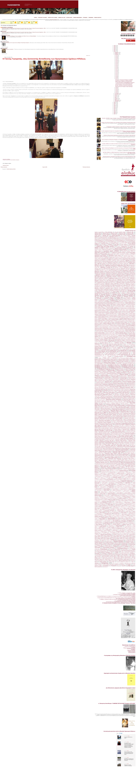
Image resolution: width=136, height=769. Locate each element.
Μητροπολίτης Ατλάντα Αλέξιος (109, 388)
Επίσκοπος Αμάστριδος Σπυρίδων (130, 302)
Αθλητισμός (106, 245)
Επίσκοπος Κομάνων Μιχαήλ (125, 318)
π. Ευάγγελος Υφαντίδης (107, 499)
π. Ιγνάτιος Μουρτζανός (118, 504)
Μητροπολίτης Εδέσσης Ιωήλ (129, 399)
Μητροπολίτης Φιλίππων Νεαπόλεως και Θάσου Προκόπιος (115, 463)
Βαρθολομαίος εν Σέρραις (111, 286)
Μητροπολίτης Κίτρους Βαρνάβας (109, 419)
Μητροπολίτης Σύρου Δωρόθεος (99, 459)
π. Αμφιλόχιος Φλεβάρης (131, 475)
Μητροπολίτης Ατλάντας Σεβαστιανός (119, 388)
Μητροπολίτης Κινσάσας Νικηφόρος (100, 418)
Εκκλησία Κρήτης (103, 299)
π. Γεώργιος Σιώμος (116, 487)
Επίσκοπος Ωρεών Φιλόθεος (121, 340)
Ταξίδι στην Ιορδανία (113, 556)
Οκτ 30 (116, 56)
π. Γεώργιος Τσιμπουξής (98, 488)
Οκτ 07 (116, 78)
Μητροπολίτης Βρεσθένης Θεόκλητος (124, 391)
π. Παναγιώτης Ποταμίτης (98, 522)
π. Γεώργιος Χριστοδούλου (114, 488)
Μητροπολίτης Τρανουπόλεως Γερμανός (105, 460)
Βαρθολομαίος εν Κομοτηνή (102, 276)
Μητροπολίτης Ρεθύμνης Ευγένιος (105, 451)
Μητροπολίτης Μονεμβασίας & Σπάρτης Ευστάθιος (104, 430)
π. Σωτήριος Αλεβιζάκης (128, 528)
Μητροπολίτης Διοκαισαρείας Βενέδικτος (121, 397)
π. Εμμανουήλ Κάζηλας (102, 497)
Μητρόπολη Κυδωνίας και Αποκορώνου (103, 376)
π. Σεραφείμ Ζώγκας (111, 526)
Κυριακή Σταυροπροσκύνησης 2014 (125, 351)
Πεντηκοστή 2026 (124, 545)
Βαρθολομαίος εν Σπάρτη (109, 288)
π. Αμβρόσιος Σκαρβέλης (124, 475)
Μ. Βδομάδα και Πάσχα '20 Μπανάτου (109, 360)
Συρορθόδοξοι (116, 553)
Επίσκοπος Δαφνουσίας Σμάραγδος (111, 309)
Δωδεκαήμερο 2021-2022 (116, 296)
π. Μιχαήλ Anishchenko (132, 512)
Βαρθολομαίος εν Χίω (117, 289)
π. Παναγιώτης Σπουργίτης (108, 522)
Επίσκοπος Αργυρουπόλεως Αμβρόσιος (119, 305)
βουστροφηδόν (4, 48)
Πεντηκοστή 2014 (117, 543)
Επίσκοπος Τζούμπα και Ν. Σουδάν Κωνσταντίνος (110, 335)
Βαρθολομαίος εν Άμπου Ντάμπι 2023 (106, 266)
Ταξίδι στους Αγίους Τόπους (113, 560)
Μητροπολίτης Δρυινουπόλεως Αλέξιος (128, 398)
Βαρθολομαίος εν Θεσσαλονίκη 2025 (118, 273)
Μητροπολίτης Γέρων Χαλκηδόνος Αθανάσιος (122, 394)
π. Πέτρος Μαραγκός (131, 523)
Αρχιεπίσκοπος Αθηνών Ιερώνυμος (119, 249)
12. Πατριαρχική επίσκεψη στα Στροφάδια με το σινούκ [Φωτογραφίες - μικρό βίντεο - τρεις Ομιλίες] (118, 603)
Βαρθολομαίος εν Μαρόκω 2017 (102, 279)
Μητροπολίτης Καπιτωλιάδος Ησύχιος (128, 415)
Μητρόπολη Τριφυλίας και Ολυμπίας (99, 381)
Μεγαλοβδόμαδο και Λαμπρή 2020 (101, 367)
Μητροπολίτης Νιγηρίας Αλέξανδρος (127, 438)
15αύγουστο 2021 (98, 233)
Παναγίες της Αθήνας (117, 534)
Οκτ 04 (116, 89)
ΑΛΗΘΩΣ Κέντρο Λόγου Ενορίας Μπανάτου (105, 246)
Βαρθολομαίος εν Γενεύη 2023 (125, 269)
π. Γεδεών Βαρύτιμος (104, 483)
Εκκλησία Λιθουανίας (119, 299)
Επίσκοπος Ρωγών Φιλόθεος (111, 330)
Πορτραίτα (126, 546)
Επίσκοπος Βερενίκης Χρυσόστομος (100, 307)
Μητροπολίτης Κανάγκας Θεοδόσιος (106, 415)
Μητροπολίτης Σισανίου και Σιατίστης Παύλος (122, 456)
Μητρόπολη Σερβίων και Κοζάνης (102, 379)
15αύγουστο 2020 (130, 232)
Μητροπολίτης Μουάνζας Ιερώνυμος (118, 431)
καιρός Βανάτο (3, 22)
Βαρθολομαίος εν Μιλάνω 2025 (112, 279)
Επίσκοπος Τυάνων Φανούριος (102, 337)
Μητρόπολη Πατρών (107, 378)
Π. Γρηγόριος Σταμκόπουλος (123, 489)
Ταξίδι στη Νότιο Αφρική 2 (106, 555)
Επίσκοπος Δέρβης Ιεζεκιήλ (121, 309)
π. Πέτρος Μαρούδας (98, 524)
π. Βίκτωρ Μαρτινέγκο (111, 482)
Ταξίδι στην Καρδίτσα (120, 556)
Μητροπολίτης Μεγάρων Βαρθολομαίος (104, 428)
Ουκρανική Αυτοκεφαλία (123, 470)
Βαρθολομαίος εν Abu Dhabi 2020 (104, 290)
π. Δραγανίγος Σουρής (124, 495)
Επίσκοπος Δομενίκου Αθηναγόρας (100, 310)
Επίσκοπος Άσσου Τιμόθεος (130, 306)
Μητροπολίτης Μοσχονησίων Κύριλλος (104, 431)
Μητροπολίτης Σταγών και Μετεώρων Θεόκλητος (127, 457)
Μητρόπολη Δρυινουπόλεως (130, 370)
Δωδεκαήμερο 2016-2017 (99, 295)
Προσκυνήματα (97, 547)
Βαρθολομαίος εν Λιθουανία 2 (103, 278)
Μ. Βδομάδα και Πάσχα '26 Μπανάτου (108, 362)
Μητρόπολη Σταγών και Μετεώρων (125, 379)
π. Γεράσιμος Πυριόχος (130, 484)
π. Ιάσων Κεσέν (103, 504)
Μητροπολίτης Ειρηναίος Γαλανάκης (99, 400)
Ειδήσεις (133, 297)
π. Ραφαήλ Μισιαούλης (111, 525)
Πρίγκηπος (132, 546)
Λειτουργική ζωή (131, 356)
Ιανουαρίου (117, 101)
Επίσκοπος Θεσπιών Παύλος (104, 314)
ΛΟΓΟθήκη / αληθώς (106, 357)
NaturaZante (4, 31)
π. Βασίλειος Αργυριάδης (121, 481)
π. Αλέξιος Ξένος (128, 474)
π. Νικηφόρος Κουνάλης (111, 515)
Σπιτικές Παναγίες (125, 549)
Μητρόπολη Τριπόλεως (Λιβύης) (130, 380)
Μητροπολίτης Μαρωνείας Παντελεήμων (107, 427)
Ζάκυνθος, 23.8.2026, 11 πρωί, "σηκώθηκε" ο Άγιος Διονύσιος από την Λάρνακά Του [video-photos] (118, 118)
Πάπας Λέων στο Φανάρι (124, 538)
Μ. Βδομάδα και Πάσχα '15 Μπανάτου (127, 358)
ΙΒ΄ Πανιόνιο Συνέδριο (125, 345)
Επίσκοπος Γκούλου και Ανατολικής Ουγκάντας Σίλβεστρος (111, 308)
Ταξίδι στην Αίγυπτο (97, 556)
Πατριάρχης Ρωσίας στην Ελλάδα (109, 543)
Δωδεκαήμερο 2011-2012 (125, 293)
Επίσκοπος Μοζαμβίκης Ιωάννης (109, 323)
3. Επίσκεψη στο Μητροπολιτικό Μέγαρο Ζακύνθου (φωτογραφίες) (124, 594)
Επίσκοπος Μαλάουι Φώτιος (99, 321)
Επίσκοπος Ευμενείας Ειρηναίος (109, 312)
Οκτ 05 (116, 88)
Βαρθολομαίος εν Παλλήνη (112, 282)
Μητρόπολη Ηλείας (126, 371)
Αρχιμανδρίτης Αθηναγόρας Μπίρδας (106, 260)
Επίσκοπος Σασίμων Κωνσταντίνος (130, 330)
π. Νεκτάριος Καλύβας (106, 513)
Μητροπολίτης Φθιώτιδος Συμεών (101, 462)
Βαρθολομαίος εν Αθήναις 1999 (123, 262)
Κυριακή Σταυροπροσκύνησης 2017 (125, 352)
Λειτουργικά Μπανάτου (118, 356)
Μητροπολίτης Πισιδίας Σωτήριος (123, 445)
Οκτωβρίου (117, 54)
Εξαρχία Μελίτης (101, 301)
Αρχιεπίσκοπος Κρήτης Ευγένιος (100, 255)
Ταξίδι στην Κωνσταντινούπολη (125, 557)
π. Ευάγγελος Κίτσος (131, 498)
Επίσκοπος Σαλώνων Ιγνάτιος (120, 330)
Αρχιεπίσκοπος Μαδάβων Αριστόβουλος (129, 256)
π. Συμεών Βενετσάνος (112, 528)
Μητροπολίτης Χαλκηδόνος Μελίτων (128, 465)
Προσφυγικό (119, 547)
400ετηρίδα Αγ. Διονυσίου (113, 236)
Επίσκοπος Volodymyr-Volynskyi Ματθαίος (101, 341)
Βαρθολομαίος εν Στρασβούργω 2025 (129, 288)
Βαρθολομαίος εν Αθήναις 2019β (124, 263)
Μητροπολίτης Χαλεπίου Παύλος (115, 465)
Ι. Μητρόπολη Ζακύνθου (131, 650)
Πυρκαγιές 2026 (97, 548)
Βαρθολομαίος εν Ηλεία (130, 271)
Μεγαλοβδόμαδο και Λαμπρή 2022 (129, 367)
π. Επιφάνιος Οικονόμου (122, 498)
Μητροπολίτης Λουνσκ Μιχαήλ (119, 425)
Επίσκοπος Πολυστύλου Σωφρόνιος (110, 329)
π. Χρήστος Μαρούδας (104, 532)
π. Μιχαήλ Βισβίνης (102, 512)
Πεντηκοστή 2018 (103, 544)
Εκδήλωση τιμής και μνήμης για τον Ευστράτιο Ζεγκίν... (123, 81)
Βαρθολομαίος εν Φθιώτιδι (99, 289)
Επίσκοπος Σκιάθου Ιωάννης (130, 331)
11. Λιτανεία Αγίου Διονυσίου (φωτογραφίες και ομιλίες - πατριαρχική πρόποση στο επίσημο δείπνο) (118, 602)
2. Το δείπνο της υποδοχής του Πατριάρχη (128, 593)
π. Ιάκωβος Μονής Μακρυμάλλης (129, 503)
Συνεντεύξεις (97, 553)
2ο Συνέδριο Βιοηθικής (126, 235)
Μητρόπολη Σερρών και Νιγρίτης (113, 379)
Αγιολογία (110, 244)
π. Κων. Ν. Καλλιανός (128, 509)
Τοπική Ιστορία (111, 561)
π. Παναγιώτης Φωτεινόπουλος (119, 522)
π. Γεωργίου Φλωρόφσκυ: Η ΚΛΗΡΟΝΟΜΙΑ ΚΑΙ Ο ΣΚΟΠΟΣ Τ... (125, 82)
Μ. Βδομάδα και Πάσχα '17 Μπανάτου (111, 359)
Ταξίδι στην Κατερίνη (128, 556)
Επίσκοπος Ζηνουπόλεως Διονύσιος (100, 313)
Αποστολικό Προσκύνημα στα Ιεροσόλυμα (124, 247)
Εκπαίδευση (112, 300)
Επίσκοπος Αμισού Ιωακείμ (99, 303)
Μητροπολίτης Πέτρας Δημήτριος (119, 443)
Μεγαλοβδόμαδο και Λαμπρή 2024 (117, 368)
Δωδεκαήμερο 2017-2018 (110, 295)
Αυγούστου (117, 94)
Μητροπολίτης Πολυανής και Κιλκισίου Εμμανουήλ (103, 447)
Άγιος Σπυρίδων (99, 245)
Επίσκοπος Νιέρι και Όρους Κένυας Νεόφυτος (127, 327)
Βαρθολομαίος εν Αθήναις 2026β (99, 265)
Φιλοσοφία (121, 563)
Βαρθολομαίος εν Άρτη (126, 266)
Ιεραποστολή (106, 346)
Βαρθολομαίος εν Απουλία (117, 266)
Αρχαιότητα (111, 248)
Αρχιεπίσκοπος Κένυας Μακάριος (119, 254)
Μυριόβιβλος (133, 649)
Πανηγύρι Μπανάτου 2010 (120, 535)
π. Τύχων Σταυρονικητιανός (122, 529)
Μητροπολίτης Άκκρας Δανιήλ (108, 384)
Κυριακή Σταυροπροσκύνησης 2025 (112, 355)
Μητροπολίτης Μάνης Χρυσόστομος (101, 426)
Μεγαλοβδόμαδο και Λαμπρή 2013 (127, 364)
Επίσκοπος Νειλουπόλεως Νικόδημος (114, 327)
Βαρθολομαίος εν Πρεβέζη (130, 284)
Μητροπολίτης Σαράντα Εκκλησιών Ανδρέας (113, 453)
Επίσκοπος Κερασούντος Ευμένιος (115, 316)
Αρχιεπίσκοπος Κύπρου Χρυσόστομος (101, 256)
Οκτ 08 (116, 77)
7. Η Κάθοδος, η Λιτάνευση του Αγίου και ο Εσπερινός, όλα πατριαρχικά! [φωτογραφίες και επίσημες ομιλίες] (117, 599)
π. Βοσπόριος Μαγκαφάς (119, 482)
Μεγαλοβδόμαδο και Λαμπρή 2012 (113, 364)
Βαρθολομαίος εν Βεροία (107, 268)
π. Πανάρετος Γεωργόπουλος (129, 522)
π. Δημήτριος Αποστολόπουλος (116, 490)
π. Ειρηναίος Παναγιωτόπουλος (109, 496)
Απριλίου (116, 98)
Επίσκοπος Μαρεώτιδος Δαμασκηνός (119, 321)
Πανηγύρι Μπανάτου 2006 (124, 534)
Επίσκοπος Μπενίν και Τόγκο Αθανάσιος (107, 324)
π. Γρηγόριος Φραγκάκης (131, 489)
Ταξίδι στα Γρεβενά (111, 554)
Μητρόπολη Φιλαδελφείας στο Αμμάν (129, 381)
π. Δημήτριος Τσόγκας (103, 492)
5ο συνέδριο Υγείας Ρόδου (103, 237)
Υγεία (132, 561)
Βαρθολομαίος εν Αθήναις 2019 (113, 263)
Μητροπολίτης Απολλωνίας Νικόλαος (103, 386)
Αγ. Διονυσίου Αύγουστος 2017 (113, 238)
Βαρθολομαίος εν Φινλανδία (108, 289)
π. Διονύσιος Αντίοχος (111, 492)
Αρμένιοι (107, 248)
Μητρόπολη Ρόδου (123, 378)
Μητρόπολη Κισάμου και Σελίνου (122, 375)
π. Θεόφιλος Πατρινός (127, 502)
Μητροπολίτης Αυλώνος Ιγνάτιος (130, 388)
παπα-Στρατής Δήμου (116, 538)
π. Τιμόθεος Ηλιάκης (108, 529)
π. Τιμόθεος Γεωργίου (101, 529)
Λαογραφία (109, 356)
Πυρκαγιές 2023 (125, 547)
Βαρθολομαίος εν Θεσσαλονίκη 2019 (123, 272)
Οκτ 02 (116, 91)
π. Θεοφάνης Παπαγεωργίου (119, 502)
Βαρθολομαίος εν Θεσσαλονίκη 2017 (100, 272)
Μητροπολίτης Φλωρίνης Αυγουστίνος (110, 464)
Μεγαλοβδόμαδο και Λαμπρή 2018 (114, 366)
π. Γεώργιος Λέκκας (110, 486)
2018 (115, 103)
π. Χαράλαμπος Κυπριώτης (119, 531)
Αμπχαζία (118, 246)
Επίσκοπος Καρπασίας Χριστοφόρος (112, 315)
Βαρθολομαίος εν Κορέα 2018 (111, 276)
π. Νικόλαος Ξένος (132, 519)
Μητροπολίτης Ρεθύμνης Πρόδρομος (119, 451)
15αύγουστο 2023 (114, 233)
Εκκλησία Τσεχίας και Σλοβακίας (104, 300)
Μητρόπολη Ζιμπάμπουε (117, 371)
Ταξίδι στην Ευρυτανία (105, 556)
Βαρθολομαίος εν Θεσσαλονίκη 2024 (106, 273)
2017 (115, 104)
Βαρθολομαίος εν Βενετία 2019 (99, 268)
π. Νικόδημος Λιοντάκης (108, 516)
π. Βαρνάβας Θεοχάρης (105, 481)
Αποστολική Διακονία (131, 652)
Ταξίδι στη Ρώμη (120, 555)
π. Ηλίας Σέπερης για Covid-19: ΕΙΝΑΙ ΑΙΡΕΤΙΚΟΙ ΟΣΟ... (124, 83)
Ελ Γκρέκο (119, 300)
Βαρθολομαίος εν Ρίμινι (98, 285)
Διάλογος (113, 292)
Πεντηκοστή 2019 (109, 544)
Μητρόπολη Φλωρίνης (100, 382)
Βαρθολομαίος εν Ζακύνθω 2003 (110, 271)
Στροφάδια (133, 549)
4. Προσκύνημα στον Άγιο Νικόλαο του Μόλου (127, 595)
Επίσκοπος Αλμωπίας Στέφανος (111, 302)
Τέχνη (96, 561)
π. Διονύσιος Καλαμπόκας (111, 493)
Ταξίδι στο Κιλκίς (132, 559)
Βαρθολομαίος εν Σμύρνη (109, 287)
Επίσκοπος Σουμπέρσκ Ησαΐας (110, 332)
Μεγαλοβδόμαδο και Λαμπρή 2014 (100, 365)
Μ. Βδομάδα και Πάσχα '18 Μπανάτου (123, 359)
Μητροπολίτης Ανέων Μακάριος (99, 385)
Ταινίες (106, 554)
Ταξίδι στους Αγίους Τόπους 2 (124, 560)
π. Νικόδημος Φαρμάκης (123, 516)
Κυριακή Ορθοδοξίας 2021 (101, 350)
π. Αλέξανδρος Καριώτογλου (111, 473)
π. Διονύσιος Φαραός (106, 495)
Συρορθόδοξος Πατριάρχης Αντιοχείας (124, 553)
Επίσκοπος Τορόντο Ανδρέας (104, 336)
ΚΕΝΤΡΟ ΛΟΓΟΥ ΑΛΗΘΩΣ (52, 17)
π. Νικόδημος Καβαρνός (129, 515)
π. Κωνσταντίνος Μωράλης (129, 510)
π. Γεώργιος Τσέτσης (131, 487)
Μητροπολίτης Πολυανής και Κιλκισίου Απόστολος (108, 446)
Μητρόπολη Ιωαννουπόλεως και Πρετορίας (114, 373)
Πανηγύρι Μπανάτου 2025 (98, 538)
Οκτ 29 (116, 57)
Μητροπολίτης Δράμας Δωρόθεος (106, 398)
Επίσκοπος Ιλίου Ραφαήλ (122, 314)
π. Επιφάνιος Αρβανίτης (119, 497)
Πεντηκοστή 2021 (125, 544)
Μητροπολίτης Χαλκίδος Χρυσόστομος (101, 466)
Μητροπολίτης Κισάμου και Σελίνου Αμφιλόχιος (115, 418)
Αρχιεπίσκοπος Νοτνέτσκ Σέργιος (99, 257)
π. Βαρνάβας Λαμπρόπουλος (112, 481)
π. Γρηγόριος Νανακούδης (106, 489)
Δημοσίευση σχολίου (6, 165)
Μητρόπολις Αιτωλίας (115, 382)
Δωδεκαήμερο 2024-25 (109, 297)
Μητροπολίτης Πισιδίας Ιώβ (110, 445)
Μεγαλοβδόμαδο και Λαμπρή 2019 (127, 366)
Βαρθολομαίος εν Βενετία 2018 (129, 267)
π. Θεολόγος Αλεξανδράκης (103, 502)
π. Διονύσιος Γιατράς (102, 493)
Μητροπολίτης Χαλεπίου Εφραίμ (104, 465)
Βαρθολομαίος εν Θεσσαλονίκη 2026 (130, 273)
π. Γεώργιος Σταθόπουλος (123, 487)
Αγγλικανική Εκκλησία (105, 243)
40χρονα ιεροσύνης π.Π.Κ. (123, 236)
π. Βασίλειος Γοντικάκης (129, 481)
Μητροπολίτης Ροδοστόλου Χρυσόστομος (105, 452)
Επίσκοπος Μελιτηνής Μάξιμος (121, 322)
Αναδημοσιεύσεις (124, 246)
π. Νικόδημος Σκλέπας (116, 516)
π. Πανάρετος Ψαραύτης (106, 523)
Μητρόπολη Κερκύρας (124, 374)
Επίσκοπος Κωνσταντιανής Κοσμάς (129, 319)
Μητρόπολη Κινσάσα (113, 375)
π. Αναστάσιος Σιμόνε (107, 477)
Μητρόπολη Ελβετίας (98, 371)
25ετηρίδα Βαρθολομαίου (116, 235)
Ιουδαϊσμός (112, 346)
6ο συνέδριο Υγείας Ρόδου (112, 237)
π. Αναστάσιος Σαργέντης (99, 477)
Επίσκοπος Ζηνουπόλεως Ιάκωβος (111, 313)
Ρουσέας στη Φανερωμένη (112, 548)
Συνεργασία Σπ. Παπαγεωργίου (107, 553)
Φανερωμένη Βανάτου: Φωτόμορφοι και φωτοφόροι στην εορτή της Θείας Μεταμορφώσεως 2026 (119, 156)
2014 (115, 107)
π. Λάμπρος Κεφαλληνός (106, 511)
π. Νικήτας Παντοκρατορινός (125, 514)
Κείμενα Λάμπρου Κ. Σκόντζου (100, 347)
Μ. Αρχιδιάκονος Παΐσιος (106, 358)
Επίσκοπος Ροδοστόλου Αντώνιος (101, 330)
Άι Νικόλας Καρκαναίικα (114, 245)
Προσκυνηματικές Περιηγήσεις (109, 547)
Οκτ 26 (116, 60)
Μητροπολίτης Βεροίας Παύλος (108, 390)
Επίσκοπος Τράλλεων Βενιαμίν (113, 336)
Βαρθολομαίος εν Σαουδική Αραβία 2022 (101, 286)
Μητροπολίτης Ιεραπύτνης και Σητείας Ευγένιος (119, 408)
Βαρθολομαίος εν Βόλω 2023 (125, 268)
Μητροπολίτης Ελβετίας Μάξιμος (129, 401)
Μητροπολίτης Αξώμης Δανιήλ (122, 385)
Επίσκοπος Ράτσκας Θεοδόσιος (120, 329)
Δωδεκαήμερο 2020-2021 (104, 296)
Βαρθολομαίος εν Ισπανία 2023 (110, 274)
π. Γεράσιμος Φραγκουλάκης (109, 485)
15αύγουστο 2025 (130, 233)
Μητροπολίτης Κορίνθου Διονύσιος (118, 420)
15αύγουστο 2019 (122, 232)
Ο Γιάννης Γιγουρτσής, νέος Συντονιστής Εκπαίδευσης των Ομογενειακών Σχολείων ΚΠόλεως (44, 59)
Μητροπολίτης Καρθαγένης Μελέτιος (99, 416)
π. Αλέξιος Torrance (102, 475)
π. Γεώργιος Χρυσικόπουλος (123, 488)
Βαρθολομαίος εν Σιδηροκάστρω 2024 (100, 287)
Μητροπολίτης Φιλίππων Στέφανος (130, 463)
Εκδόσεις (118, 298)
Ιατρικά (103, 345)
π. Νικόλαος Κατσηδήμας (111, 518)
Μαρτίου (116, 99)
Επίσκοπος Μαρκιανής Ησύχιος (130, 321)
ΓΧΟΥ (97, 17)
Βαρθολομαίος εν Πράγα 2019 (121, 284)
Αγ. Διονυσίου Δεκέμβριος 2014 (99, 240)
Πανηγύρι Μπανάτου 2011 (130, 535)
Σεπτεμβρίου (117, 93)
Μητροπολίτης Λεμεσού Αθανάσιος (120, 424)
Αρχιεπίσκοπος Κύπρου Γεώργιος (115, 255)
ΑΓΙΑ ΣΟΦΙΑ (103, 244)
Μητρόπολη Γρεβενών (111, 370)
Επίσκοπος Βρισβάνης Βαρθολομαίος (112, 307)
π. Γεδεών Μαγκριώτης (111, 483)
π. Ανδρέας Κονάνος (110, 478)
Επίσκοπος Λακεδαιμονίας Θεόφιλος (100, 320)
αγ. (117, 237)
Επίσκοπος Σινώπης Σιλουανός (119, 331)
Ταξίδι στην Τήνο (102, 559)
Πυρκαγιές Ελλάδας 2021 (103, 548)
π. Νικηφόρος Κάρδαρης (103, 515)
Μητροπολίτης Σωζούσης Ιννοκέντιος (111, 459)
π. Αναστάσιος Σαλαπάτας (130, 476)
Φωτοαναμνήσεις (106, 565)
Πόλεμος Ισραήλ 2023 (109, 546)
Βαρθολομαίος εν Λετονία (125, 277)
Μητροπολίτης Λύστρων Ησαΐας (129, 425)
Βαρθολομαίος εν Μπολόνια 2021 (123, 280)
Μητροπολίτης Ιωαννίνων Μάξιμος (101, 412)
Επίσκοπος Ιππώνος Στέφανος (131, 314)
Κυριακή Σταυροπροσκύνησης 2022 (110, 354)
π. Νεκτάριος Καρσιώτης (115, 513)
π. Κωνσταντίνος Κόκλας (120, 510)
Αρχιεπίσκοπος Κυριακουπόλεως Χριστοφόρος (116, 256)
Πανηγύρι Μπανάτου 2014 (117, 536)
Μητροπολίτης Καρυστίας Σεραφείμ (121, 416)
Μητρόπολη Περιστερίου (115, 378)
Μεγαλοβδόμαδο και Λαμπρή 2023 (103, 368)
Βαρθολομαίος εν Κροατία (108, 277)
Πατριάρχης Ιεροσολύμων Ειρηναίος (124, 542)
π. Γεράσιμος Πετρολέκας (121, 484)
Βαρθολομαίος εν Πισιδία (109, 283)
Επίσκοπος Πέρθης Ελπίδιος (99, 329)
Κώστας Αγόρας (104, 356)
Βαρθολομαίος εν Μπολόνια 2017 (112, 280)
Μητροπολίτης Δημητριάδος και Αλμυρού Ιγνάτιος (105, 397)
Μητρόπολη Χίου (108, 382)
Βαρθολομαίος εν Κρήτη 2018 (99, 277)
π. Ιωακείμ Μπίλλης (117, 505)
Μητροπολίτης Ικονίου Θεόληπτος (118, 409)
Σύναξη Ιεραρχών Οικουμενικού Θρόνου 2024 (116, 551)
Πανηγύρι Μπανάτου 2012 (98, 536)
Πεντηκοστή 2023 (99, 545)
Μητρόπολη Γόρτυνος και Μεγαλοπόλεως (101, 370)
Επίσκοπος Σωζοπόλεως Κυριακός (121, 333)
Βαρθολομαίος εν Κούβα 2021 (130, 276)
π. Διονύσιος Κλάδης (119, 493)
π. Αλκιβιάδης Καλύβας (109, 475)
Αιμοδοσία (121, 245)
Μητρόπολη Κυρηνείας (124, 376)
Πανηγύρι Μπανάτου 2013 (108, 536)
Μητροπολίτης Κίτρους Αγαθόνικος (99, 419)
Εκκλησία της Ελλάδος (131, 651)
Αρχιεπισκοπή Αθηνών (119, 248)
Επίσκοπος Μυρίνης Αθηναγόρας (104, 326)
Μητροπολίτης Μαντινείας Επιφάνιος (114, 426)
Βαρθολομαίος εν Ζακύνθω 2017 (121, 271)
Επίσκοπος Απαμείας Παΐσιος (121, 304)
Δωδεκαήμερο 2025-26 (119, 297)
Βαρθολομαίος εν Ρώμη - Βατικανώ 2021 (129, 285)
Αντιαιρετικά (113, 247)
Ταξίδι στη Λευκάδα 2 (125, 554)
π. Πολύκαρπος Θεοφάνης (116, 524)
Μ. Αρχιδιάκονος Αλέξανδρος (129, 357)
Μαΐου (116, 97)
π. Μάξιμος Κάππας (113, 511)
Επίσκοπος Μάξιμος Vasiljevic (109, 321)
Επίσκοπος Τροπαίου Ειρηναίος (124, 336)
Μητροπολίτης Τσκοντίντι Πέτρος (129, 460)
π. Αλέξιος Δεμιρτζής (121, 474)
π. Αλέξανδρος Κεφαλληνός (129, 473)
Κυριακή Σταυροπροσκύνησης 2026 (126, 355)
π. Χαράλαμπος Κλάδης (110, 531)
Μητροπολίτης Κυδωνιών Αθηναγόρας (104, 422)
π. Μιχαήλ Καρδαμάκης (116, 512)
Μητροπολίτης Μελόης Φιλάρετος (125, 428)
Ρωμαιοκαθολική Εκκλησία (122, 548)
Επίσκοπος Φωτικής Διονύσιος (109, 338)
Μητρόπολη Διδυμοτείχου (121, 370)
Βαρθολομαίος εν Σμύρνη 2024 (118, 287)
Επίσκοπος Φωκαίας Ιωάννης (99, 338)
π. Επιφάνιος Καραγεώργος (104, 498)
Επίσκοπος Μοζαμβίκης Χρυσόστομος (123, 323)
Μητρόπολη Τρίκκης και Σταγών (119, 380)
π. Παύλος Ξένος (124, 523)
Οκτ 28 (116, 58)
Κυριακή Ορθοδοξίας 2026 (113, 351)
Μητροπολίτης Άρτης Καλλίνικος (99, 388)
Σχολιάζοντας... (132, 553)
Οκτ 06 (116, 87)
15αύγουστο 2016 (98, 232)
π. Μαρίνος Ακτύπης (121, 511)
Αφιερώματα (128, 260)
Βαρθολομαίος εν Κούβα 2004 (121, 276)
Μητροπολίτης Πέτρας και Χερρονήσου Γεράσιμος (102, 444)
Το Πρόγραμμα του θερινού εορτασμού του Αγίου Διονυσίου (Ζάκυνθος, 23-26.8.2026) (120, 126)
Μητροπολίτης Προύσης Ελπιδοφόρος (122, 449)
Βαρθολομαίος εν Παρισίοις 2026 (130, 282)
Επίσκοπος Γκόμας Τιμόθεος (98, 308)
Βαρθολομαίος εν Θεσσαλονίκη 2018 (111, 272)
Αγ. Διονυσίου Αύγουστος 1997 (123, 237)
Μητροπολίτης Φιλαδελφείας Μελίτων (127, 462)
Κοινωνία (128, 347)
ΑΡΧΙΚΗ (35, 17)
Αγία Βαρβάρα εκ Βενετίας (115, 243)
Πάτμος (103, 540)
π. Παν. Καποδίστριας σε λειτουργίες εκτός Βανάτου (122, 520)
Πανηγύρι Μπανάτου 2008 (102, 535)
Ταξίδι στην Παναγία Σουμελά (128, 558)
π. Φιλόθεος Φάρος (128, 530)
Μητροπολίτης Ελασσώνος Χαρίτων (107, 401)
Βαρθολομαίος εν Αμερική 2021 (111, 265)
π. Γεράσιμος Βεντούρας (119, 483)
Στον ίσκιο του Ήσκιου (6, 35)
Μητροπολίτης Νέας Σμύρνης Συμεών (129, 437)
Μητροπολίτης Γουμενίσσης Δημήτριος (106, 396)
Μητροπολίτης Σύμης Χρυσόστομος (114, 458)
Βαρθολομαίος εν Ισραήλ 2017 (121, 274)
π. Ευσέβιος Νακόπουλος (130, 499)
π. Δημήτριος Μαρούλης (117, 491)
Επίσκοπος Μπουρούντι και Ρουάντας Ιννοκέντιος (117, 325)
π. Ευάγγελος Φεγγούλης (115, 499)
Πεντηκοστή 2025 (116, 545)
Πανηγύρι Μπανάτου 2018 (114, 537)
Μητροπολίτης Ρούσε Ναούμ (130, 452)
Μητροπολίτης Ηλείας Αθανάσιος (120, 405)
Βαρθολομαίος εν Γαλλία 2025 (106, 269)
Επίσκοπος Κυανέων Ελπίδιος (117, 319)
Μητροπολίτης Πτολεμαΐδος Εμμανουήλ (121, 450)
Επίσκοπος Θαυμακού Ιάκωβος (123, 313)
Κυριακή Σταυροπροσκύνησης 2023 (124, 354)
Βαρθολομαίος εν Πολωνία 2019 (129, 283)
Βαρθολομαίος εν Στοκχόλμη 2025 (118, 288)
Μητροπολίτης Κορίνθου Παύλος (129, 420)
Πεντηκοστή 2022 (132, 544)
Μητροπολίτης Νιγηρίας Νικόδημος (100, 439)
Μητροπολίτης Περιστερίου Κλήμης (108, 443)
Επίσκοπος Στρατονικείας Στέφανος (100, 333)
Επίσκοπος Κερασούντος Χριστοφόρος (128, 316)
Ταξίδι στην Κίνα (110, 557)
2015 (115, 106)
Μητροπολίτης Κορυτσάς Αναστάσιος (99, 421)
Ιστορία (120, 346)
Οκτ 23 (116, 63)
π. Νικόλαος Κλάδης (120, 518)
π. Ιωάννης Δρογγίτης (131, 505)
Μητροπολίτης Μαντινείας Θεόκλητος (125, 426)
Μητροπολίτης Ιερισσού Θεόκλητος (106, 409)
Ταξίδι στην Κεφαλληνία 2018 (103, 557)
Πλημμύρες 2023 (131, 545)
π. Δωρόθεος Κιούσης (131, 495)
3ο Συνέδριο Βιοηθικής (104, 236)
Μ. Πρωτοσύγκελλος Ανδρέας (129, 362)
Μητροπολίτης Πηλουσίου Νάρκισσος (129, 444)
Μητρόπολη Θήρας (131, 372)
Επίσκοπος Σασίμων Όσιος (99, 331)
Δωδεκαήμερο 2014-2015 (116, 294)
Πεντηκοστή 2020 (117, 544)
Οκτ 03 (116, 90)
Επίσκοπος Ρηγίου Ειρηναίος (130, 329)
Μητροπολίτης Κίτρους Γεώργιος (121, 419)
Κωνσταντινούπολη (97, 356)
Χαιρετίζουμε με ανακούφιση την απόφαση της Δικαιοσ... (124, 80)
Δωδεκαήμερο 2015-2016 (128, 294)
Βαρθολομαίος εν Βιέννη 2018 (116, 268)
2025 (115, 46)
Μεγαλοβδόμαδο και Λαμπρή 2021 (115, 367)
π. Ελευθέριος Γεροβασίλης (126, 496)
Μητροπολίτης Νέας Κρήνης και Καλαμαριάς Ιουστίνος (115, 437)
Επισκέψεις (107, 301)
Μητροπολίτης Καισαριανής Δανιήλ (125, 412)
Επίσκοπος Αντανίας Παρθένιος (111, 304)
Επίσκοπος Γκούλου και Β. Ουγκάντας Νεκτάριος (128, 308)
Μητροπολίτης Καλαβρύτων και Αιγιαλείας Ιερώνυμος (114, 413)
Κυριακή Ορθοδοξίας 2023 (122, 350)
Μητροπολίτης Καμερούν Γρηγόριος (110, 414)
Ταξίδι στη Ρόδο (113, 555)
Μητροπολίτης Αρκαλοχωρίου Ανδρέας (126, 387)
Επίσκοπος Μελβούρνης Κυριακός (109, 322)
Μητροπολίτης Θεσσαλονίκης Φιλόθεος (122, 407)
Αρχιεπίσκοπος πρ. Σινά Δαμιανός (113, 258)
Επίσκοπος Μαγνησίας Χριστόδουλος (111, 320)
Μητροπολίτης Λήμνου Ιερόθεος (108, 425)
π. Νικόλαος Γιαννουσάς (120, 517)
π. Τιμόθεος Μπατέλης (115, 529)
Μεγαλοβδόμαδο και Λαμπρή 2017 (100, 366)
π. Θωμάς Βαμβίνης (107, 503)
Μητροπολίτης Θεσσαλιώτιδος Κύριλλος (109, 407)
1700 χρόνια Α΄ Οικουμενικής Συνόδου (118, 234)
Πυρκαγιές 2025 (132, 547)
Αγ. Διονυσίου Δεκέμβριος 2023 (114, 242)
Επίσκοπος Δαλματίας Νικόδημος (100, 309)
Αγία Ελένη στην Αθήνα (123, 243)
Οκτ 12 (116, 73)
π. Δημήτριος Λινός (110, 491)
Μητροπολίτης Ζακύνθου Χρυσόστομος (113, 404)
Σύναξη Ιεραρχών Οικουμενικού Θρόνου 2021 (101, 551)
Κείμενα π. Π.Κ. (121, 347)
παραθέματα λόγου (5, 41)
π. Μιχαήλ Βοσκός (109, 512)
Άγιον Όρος (116, 244)
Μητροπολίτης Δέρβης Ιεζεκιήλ (117, 396)
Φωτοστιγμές (123, 565)
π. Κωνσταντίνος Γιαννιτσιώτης (108, 510)
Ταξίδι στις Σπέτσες (120, 559)
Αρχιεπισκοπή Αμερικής (129, 248)
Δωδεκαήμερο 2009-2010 (107, 293)
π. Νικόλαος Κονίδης (128, 518)
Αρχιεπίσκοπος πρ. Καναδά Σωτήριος (103, 258)
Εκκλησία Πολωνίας (128, 299)
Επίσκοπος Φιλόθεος (121, 337)
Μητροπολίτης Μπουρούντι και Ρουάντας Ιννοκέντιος (102, 433)
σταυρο (130, 549)
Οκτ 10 (116, 75)
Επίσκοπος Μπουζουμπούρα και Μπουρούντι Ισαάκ (120, 324)
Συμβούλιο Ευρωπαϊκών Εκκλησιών (101, 550)
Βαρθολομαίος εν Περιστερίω (100, 283)
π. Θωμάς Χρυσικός (114, 503)
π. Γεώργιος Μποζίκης (102, 487)
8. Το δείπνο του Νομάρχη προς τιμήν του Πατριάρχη (126, 600)
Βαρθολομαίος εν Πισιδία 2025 (119, 283)
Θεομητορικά (97, 343)
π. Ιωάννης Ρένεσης (105, 507)
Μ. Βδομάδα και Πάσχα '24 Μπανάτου (122, 361)
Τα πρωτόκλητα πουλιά (99, 554)
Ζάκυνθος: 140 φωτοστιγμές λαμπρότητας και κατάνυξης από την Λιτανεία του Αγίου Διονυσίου (119, 135)
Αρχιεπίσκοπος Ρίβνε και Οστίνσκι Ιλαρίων (124, 258)
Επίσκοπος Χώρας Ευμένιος (99, 340)
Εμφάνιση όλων (88, 55)
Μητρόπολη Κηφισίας (104, 375)
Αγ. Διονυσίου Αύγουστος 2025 (119, 239)
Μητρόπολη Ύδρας (108, 381)
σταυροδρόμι (133, 647)
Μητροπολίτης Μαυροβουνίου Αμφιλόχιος (120, 427)
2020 (115, 51)
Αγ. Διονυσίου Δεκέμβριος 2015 (109, 240)
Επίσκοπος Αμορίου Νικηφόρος (109, 303)
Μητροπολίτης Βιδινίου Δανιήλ (118, 390)
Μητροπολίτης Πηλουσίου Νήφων (99, 445)
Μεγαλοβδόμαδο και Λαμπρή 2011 (100, 364)
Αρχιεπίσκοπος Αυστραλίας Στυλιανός (118, 252)
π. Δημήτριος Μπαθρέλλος (125, 491)
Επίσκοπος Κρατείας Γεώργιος (106, 319)
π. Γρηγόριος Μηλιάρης (131, 488)
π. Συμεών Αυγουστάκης (105, 528)
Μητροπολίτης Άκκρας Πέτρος (129, 384)
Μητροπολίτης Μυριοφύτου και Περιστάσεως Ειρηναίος (113, 434)
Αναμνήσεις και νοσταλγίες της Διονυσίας (102, 247)
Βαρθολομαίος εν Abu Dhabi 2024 (115, 290)
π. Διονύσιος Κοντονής (127, 493)
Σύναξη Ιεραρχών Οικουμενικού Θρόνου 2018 (127, 550)
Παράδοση (113, 539)
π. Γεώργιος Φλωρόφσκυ (106, 488)
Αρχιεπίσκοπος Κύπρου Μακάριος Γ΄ (129, 255)
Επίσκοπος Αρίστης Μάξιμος (99, 306)
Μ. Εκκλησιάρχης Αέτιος (120, 362)
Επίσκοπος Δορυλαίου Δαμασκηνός (112, 310)
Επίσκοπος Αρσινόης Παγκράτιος (120, 306)
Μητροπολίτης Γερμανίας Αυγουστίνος (112, 393)
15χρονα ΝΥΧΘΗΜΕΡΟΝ (107, 234)
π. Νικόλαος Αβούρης (131, 516)
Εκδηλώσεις (106, 298)
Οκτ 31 (116, 55)
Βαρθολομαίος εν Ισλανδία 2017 (100, 274)
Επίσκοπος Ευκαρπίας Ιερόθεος (99, 312)
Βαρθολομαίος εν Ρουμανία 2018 (106, 285)
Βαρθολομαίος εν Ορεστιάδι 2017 (110, 281)
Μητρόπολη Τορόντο (102, 380)
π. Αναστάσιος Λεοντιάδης (122, 476)
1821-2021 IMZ (130, 234)
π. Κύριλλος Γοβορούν (119, 509)
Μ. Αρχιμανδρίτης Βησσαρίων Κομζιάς (115, 358)
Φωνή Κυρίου (128, 564)
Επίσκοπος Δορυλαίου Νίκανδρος (123, 310)
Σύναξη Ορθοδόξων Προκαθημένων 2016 (105, 552)
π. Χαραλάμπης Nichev (103, 531)
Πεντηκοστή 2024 (108, 545)
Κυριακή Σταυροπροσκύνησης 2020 (124, 353)
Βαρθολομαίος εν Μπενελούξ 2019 (100, 280)
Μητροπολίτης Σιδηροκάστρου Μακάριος (112, 455)
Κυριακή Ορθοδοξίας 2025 (102, 351)
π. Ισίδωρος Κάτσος (110, 505)
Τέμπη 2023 (132, 560)
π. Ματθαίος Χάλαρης (128, 511)
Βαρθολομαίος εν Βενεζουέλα (119, 267)
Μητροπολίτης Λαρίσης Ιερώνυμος (106, 424)
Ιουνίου (116, 96)
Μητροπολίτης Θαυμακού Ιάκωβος (124, 406)
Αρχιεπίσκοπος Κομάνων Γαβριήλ (129, 254)
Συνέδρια (116, 552)
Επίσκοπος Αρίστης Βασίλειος (130, 305)
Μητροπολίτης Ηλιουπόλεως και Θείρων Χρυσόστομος (108, 406)
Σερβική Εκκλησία (117, 549)
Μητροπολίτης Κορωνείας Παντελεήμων (110, 421)
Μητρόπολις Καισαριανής (123, 382)
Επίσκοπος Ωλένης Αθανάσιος (109, 340)
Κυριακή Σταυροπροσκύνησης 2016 (112, 352)
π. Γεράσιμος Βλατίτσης (127, 483)
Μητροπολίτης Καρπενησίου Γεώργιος (110, 416)
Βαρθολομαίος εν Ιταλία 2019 (131, 274)
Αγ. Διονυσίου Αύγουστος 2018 (125, 238)
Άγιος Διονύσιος (132, 244)
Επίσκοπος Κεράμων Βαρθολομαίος (103, 316)
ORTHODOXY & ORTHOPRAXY (7, 27)
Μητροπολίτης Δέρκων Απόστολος (129, 396)
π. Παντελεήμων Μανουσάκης (116, 523)
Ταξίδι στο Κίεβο (126, 559)
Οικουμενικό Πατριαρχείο (131, 648)
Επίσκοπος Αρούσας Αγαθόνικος (109, 306)
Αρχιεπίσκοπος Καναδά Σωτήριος (107, 254)
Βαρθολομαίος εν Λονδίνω (113, 278)
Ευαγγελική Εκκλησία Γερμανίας (118, 341)
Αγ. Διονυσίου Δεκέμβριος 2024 (125, 242)
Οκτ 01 (116, 92)
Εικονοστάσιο (99, 298)
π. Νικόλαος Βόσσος (103, 517)
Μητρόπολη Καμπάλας (104, 374)
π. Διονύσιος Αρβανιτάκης (119, 492)
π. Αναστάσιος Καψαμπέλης (106, 476)
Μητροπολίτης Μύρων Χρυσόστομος (128, 434)
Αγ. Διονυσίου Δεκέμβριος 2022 (102, 242)
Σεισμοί (111, 549)
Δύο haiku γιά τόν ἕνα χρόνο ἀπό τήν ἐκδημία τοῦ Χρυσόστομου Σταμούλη (17, 42)
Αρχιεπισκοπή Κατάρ (98, 249)
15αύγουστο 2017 (106, 232)
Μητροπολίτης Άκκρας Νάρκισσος (119, 384)
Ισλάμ (117, 346)
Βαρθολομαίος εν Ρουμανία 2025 (117, 285)
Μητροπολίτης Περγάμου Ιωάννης (112, 442)
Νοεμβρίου (116, 53)
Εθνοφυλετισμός (128, 297)
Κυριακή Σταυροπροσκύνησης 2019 (111, 353)
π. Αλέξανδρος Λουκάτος (106, 474)
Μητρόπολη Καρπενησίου (114, 374)
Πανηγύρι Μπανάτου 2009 (111, 535)
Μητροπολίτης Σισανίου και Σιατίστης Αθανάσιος (106, 456)
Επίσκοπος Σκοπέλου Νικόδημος (99, 332)
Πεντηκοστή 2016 (131, 543)
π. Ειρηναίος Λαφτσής (101, 496)
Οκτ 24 (116, 62)
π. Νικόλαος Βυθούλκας (112, 517)
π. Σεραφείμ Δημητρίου (102, 526)
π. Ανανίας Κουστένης (98, 476)
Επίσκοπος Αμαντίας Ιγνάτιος (121, 302)
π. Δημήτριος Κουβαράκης (103, 491)
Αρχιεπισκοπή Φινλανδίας (106, 249)
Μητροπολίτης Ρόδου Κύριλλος (118, 452)
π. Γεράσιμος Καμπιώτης (102, 484)
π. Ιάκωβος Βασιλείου (121, 503)
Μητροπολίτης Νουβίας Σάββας (109, 440)
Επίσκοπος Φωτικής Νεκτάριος (121, 338)
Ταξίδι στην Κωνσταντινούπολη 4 (118, 558)
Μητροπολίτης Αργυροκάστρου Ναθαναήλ (113, 387)
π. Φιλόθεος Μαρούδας (121, 530)
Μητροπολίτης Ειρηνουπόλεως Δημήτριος (111, 400)
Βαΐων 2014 (116, 261)
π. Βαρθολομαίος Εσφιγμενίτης (126, 480)
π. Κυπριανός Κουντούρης (111, 509)
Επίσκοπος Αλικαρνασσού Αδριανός (100, 302)
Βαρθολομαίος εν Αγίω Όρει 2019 (112, 262)
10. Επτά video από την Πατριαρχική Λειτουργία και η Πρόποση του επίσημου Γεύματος (120, 601)
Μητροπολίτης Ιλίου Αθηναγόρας (130, 409)
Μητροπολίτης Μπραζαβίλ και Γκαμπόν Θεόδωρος (117, 433)
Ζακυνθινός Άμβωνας (104, 342)
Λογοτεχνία (114, 357)
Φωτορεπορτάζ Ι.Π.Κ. (115, 565)
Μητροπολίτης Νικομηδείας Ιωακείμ (121, 439)
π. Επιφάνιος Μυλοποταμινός (113, 498)
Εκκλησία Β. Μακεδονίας (127, 298)
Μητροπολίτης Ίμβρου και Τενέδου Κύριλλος (102, 410)
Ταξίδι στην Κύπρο (117, 557)
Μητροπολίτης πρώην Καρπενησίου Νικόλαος (108, 450)
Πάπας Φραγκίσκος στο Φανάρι (104, 539)
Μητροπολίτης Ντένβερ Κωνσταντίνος (121, 440)
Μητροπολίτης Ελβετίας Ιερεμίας (118, 401)
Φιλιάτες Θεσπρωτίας (115, 563)
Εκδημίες (112, 298)
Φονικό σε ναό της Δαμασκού (119, 564)
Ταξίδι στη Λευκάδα (118, 554)
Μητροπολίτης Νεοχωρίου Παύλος (114, 438)
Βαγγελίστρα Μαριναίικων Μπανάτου (108, 261)
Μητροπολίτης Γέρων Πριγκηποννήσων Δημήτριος (103, 394)
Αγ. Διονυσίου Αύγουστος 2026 (129, 239)
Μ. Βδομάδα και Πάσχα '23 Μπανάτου (108, 361)
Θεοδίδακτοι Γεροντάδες (119, 342)
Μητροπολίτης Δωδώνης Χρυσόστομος (113, 399)
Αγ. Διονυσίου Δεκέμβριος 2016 (120, 240)
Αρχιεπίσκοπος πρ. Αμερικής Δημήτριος (121, 257)
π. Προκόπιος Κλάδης (103, 525)
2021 (115, 50)
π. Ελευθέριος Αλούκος (118, 496)
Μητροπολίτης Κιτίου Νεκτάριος (129, 418)
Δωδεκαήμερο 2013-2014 (105, 294)
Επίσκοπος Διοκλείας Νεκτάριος (130, 309)
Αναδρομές (131, 246)
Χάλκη (129, 565)
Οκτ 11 (116, 74)
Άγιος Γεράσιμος (124, 244)
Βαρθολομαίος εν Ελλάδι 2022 (128, 270)
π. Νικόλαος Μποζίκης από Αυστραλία (113, 519)
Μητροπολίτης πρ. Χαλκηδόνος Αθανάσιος (122, 448)
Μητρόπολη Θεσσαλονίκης (121, 372)
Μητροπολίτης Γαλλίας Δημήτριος (109, 392)
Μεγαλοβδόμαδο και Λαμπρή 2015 (114, 365)
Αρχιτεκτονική (114, 260)
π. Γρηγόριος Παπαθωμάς (115, 489)
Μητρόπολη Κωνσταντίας (131, 376)
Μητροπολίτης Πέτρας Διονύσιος (130, 443)
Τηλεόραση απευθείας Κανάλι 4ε (130, 646)
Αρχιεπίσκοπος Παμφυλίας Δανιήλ (109, 257)
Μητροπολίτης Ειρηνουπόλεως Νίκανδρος (124, 400)
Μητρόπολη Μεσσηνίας (99, 377)
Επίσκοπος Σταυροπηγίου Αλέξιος (121, 332)
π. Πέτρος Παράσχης (107, 524)
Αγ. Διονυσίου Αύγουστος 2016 (102, 238)
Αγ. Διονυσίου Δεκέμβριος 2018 (100, 241)
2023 (115, 48)
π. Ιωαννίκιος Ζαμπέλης (104, 508)
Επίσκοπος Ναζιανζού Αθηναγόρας (123, 326)
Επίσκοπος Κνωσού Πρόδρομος (113, 318)
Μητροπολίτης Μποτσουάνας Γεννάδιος (104, 432)
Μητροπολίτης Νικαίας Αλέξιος (110, 439)
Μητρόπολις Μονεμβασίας (131, 382)
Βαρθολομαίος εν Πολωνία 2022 (99, 284)
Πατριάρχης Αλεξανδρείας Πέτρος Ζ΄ (112, 542)
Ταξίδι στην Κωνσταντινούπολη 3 (107, 558)
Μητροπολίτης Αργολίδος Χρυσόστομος (129, 386)
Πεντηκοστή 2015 (124, 543)
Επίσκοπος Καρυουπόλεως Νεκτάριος (123, 315)
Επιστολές (110, 341)
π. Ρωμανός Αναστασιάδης (119, 525)
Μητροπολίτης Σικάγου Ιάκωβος (123, 455)
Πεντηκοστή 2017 (97, 544)
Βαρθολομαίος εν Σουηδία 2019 (129, 287)
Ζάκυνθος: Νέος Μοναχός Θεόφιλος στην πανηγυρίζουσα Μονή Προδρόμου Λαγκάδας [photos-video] (118, 122)
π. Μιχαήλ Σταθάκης (123, 512)
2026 (115, 45)
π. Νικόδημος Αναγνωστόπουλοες (120, 515)
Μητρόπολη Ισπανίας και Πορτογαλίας (100, 373)
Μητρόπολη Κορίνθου (131, 375)
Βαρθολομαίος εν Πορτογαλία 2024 (110, 284)
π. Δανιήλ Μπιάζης (106, 490)
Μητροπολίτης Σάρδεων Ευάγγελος (128, 453)
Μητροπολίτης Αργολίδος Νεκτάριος (116, 386)
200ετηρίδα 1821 (106, 235)
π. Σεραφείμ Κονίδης (118, 526)
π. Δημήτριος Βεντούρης (126, 490)
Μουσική (115, 467)
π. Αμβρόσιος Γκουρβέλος (116, 475)
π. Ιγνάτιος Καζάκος (110, 504)
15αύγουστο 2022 (106, 233)
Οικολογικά (97, 469)
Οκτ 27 (116, 59)
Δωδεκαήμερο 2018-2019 (121, 295)
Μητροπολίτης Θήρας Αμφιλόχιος (105, 408)
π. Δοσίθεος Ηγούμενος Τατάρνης (115, 495)
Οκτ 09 (116, 76)
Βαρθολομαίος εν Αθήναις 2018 (102, 263)
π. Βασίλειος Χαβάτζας (104, 482)
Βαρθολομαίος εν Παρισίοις (121, 282)
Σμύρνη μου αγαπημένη (9, 49)
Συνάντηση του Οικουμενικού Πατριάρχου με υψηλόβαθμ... (124, 79)
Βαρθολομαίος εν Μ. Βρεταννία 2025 (124, 278)
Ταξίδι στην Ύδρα (107, 559)
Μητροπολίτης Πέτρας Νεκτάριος (117, 444)
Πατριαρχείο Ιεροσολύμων (119, 541)
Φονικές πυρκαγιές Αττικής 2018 (108, 564)
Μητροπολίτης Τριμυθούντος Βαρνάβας (118, 460)
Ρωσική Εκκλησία (103, 549)
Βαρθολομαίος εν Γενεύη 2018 (115, 269)
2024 (115, 47)
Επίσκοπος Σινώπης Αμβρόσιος (109, 331)
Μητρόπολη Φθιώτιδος (117, 381)
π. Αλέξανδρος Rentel (114, 474)
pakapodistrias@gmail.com (54, 19)
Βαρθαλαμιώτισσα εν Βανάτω (124, 261)
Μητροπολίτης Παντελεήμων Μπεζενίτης (107, 441)
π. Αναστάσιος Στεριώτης (116, 477)
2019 (115, 102)
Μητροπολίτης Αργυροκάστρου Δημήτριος (100, 387)
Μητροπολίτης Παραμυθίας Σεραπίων (121, 441)
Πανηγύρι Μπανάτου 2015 (127, 536)
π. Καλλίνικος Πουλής (126, 508)
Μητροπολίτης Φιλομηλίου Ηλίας (100, 464)
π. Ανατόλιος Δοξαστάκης (127, 477)
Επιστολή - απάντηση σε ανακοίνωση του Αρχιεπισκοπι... (124, 85)
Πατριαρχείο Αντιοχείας (130, 540)
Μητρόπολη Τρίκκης (109, 380)
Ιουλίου (116, 95)
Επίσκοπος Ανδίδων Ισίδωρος (129, 303)
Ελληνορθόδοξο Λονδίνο (125, 300)
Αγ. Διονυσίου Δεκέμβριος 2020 (121, 241)
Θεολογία (129, 342)
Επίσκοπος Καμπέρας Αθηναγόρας (101, 315)
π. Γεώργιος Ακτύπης (119, 485)
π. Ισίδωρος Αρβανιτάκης (102, 505)
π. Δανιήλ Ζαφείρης (98, 490)
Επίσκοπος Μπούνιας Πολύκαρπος (104, 325)
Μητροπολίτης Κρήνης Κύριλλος (121, 421)
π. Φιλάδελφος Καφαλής (130, 529)
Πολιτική (115, 546)
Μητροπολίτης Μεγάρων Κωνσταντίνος (115, 428)
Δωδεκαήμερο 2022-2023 (128, 296)
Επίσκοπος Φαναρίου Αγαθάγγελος (112, 337)
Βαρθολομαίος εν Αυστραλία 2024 (107, 267)
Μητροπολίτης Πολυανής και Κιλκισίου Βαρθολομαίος (126, 446)
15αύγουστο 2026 (98, 234)
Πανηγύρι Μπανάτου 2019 (124, 537)
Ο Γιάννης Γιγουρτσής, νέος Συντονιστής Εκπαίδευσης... (124, 84)
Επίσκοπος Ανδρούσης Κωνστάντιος (100, 304)
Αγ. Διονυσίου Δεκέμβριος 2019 (111, 241)
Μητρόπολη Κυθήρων (115, 376)
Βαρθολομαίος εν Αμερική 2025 (123, 265)
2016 (115, 105)
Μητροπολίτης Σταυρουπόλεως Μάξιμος (101, 458)
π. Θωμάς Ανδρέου (101, 503)
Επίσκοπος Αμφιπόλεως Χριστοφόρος (119, 303)
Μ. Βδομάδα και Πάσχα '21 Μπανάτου (123, 360)
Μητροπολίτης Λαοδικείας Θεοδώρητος (122, 423)
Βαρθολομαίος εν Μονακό (121, 279)
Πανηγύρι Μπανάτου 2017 (105, 537)
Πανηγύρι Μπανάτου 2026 (107, 538)
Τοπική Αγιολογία (103, 561)
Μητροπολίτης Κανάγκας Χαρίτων (117, 415)
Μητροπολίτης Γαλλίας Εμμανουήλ (123, 392)
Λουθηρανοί (121, 357)
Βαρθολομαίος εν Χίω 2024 (125, 289)
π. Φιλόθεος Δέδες (114, 530)
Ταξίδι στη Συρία (132, 555)
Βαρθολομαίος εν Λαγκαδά (117, 277)
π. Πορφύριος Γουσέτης (125, 524)
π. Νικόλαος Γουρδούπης (127, 517)
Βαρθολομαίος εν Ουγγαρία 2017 (121, 281)
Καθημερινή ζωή (127, 346)
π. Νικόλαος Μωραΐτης (125, 519)
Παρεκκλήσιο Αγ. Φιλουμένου (121, 539)
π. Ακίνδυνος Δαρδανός (102, 473)
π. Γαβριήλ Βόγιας (127, 482)
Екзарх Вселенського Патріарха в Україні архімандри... (124, 86)
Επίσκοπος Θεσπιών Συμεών (113, 314)
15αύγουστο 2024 (122, 233)
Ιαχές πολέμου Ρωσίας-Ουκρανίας (113, 345)
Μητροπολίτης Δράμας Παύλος (116, 398)
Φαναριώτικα (104, 563)
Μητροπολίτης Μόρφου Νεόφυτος (120, 430)
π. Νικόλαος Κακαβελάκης (102, 518)
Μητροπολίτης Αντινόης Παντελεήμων (110, 385)
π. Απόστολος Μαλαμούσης (109, 479)
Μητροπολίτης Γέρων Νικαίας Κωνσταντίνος (127, 393)
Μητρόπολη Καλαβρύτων (127, 373)
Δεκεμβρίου (117, 52)
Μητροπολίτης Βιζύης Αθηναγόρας (129, 390)
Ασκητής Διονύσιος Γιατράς (120, 260)
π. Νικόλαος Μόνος (102, 519)
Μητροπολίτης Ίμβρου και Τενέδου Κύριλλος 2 (119, 410)
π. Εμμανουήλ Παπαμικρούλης (111, 497)
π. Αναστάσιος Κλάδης (114, 476)
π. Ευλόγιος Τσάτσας (123, 499)
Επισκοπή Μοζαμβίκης (115, 301)
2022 (115, 49)
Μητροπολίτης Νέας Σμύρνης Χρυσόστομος (102, 438)
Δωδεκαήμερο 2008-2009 (98, 293)
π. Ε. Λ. (96, 496)
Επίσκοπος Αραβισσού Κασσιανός (104, 305)
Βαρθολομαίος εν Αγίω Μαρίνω (103, 262)
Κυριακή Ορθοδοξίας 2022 (111, 350)
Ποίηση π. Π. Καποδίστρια (99, 546)
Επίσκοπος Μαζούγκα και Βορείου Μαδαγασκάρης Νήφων (126, 320)
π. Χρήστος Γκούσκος (130, 531)
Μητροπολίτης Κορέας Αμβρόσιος (105, 420)
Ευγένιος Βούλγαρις (127, 341)
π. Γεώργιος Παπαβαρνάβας (109, 487)
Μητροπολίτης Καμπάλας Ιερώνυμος (124, 414)
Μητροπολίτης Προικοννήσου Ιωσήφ (109, 449)
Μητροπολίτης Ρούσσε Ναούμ (99, 453)
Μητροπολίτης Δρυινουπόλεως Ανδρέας (100, 399)
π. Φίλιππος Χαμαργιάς (106, 530)
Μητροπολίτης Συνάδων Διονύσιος (129, 458)
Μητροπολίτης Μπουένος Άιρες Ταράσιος (128, 432)
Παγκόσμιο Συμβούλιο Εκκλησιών (106, 534)
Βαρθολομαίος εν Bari (123, 290)
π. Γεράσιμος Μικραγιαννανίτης (111, 484)
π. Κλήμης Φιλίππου (102, 509)
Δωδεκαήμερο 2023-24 (98, 297)
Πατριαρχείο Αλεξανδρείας (118, 540)
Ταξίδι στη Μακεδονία (132, 554)
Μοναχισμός (97, 467)
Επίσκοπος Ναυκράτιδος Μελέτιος (103, 327)
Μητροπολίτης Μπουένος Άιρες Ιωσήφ (116, 432)
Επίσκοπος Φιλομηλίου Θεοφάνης (129, 337)
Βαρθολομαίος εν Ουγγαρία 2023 (102, 282)
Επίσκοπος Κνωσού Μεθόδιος (102, 318)
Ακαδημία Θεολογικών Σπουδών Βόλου (129, 245)
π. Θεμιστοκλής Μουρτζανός (106, 501)
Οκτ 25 (116, 61)
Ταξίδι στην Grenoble (113, 559)
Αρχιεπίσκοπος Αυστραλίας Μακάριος (102, 252)
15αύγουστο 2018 (114, 232)
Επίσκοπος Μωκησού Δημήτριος (113, 326)
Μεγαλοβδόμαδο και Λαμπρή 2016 (128, 365)
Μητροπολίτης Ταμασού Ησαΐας (122, 459)
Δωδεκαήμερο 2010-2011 (116, 293)
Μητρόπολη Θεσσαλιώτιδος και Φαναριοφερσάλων (107, 372)
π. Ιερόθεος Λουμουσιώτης (127, 504)
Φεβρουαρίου (117, 100)
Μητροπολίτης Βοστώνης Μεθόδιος (112, 391)
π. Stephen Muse (97, 534)
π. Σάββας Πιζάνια (128, 525)
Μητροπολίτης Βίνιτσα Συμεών (100, 391)
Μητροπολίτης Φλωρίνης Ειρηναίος (122, 464)
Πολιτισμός (121, 546)
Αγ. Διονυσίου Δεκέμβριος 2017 (130, 240)
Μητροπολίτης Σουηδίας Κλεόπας (111, 457)
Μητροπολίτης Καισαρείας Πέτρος (114, 412)
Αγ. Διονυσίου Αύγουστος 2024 (108, 239)
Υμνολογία (97, 563)
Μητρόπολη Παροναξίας (99, 378)
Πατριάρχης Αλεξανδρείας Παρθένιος (100, 542)
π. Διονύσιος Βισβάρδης (127, 492)
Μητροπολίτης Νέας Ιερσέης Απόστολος (100, 437)
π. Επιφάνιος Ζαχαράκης (127, 497)
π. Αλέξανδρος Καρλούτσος (120, 473)
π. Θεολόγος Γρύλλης (111, 502)
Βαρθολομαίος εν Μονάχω (130, 279)
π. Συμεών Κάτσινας (119, 528)
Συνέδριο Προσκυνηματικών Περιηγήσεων (127, 552)
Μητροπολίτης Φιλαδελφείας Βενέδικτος (115, 462)
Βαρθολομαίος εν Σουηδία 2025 (99, 288)
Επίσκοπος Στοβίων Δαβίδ (130, 332)
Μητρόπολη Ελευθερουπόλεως (107, 371)
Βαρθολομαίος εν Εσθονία (99, 271)
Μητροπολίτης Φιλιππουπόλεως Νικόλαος (100, 463)
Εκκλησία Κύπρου (111, 299)
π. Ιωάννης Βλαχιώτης (124, 505)
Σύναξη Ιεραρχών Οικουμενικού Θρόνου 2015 (113, 550)
